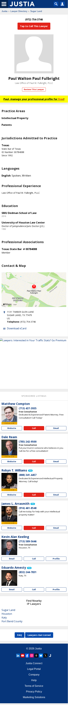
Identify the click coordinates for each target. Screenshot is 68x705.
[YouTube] (22, 655)
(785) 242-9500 (27, 441)
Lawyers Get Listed (39, 635)
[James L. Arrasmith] (9, 514)
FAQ (19, 635)
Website (11, 428)
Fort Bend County (12, 621)
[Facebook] (27, 655)
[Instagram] (32, 655)
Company (34, 674)
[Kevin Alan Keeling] (9, 547)
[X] (45, 655)
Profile (56, 558)
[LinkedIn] (18, 655)
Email (56, 428)
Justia (4, 11)
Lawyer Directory (18, 11)
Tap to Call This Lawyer (34, 26)
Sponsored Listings (33, 396)
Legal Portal (34, 669)
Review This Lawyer (34, 89)
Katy (4, 617)
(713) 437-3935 (27, 408)
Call (34, 428)
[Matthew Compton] (9, 414)
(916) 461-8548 (27, 508)
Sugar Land (36, 11)
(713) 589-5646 (27, 541)
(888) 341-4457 (27, 475)
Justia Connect (34, 663)
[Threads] (36, 655)
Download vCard (16, 328)
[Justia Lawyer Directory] (50, 655)
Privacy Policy (34, 691)
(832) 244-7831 (27, 572)
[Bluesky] (41, 655)
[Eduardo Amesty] (9, 578)
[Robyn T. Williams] (9, 481)
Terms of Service (34, 686)
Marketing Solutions (34, 697)
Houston (7, 613)
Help (34, 680)
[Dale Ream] (9, 447)
